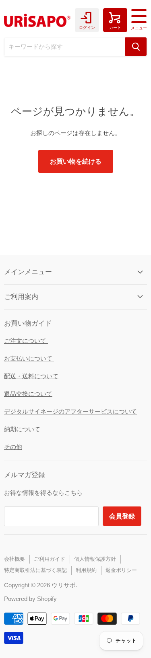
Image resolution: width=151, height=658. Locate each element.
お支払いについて (29, 358)
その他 (13, 446)
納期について (22, 429)
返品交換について (28, 393)
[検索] (136, 46)
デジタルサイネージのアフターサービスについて (70, 411)
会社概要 (14, 559)
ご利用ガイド (49, 559)
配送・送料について (31, 376)
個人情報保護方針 (95, 559)
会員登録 (122, 516)
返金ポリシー (121, 570)
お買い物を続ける (75, 161)
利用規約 (86, 570)
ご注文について (26, 340)
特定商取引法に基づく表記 (35, 570)
